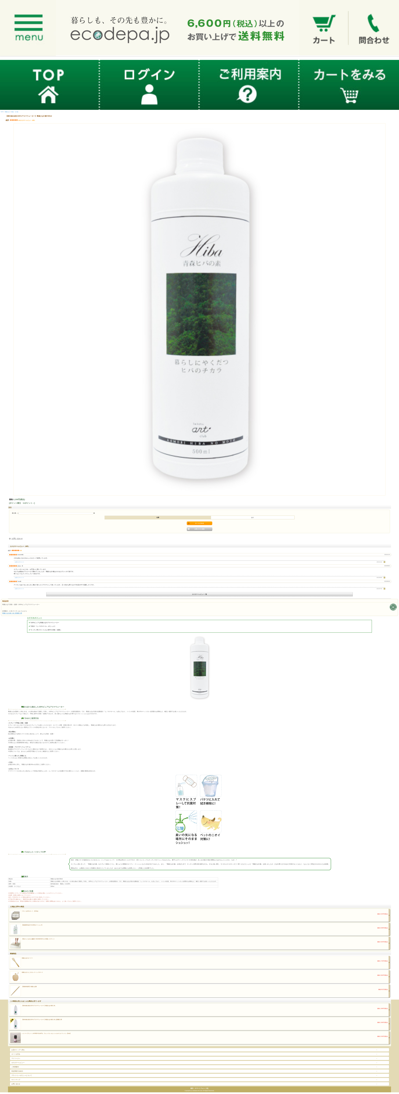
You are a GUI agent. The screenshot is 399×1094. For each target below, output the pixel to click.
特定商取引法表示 (17, 1071)
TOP (2, 111)
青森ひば (7, 111)
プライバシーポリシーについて (21, 1075)
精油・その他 (14, 111)
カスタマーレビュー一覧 (199, 594)
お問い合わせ (17, 539)
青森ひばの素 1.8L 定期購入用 (12, 613)
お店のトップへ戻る (18, 1050)
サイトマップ (15, 1079)
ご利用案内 (15, 1067)
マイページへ (15, 1058)
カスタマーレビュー (18, 1062)
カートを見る (15, 1054)
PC (207, 1088)
